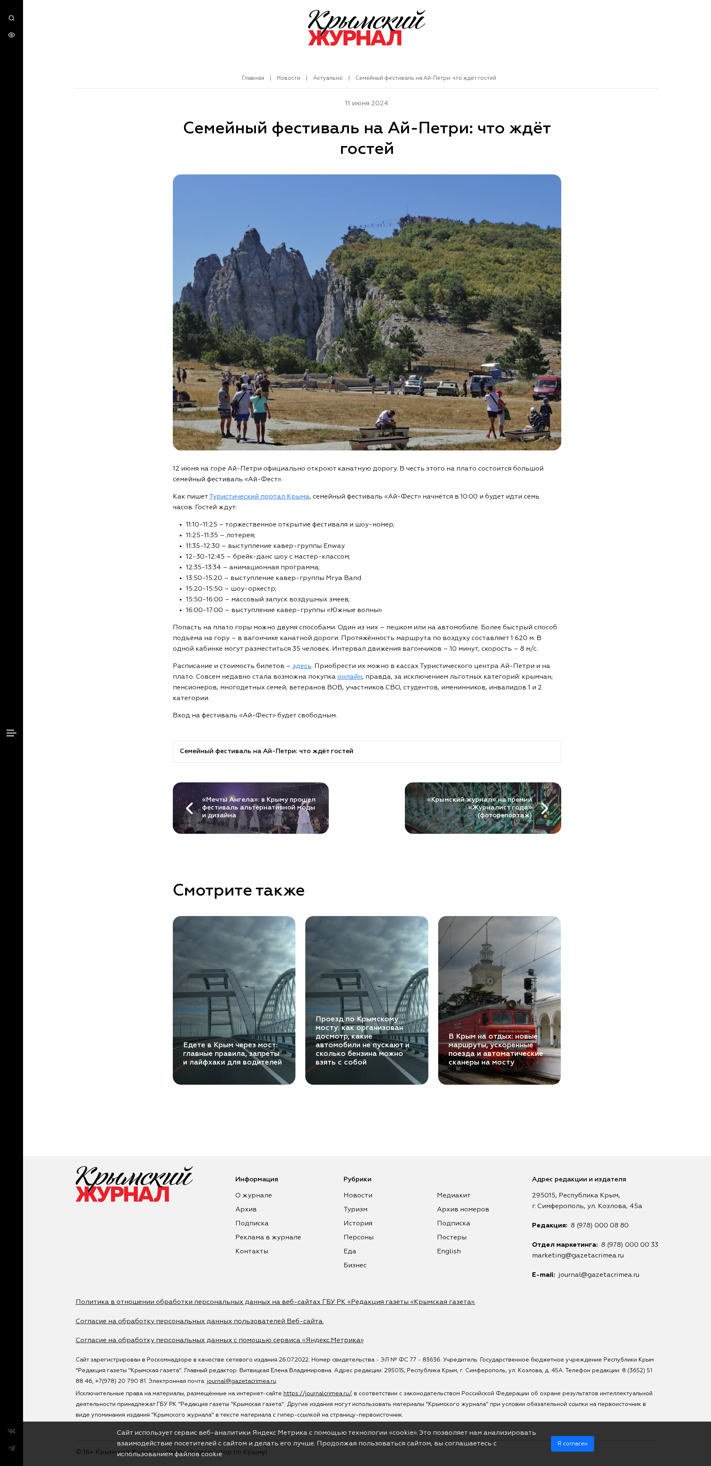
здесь (302, 666)
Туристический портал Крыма (259, 497)
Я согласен (573, 1444)
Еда (350, 1251)
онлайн (349, 677)
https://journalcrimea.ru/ (317, 1393)
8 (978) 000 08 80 (600, 1225)
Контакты (251, 1251)
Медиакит (454, 1195)
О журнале (253, 1195)
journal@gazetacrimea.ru (598, 1275)
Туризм (355, 1209)
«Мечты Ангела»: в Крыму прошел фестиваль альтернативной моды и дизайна (259, 808)
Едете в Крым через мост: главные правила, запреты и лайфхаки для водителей (232, 1054)
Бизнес (355, 1265)
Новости (288, 78)
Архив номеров (463, 1209)
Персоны (359, 1237)
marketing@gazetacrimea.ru (578, 1256)
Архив (246, 1209)
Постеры (452, 1237)
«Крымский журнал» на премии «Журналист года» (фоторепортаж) (479, 808)
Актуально (328, 78)
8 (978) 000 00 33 (629, 1245)
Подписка (252, 1223)
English (449, 1251)
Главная (253, 78)
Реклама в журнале (268, 1237)
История (358, 1223)
